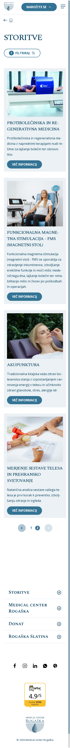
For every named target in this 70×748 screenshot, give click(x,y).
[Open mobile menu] (63, 6)
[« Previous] (21, 528)
